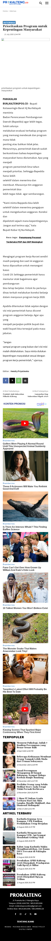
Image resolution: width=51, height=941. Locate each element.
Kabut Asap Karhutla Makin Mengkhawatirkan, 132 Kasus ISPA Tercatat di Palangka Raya (33, 850)
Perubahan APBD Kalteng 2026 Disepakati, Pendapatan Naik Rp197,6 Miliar (33, 863)
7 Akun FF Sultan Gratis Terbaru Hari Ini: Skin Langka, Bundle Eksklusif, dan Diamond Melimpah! (33, 802)
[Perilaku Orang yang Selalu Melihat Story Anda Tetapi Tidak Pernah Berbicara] (9, 789)
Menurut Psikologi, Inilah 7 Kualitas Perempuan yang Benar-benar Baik (32, 745)
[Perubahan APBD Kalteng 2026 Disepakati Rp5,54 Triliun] (9, 880)
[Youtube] (35, 914)
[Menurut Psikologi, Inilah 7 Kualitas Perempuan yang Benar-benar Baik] (9, 748)
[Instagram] (20, 914)
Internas (13, 11)
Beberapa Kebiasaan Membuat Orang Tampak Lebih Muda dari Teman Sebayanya (34, 759)
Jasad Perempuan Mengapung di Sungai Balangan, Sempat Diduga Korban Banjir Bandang (31, 774)
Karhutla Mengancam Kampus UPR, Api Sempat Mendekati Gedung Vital (31, 835)
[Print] (25, 380)
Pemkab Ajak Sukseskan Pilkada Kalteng (13, 395)
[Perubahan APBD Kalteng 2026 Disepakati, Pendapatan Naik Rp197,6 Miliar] (9, 866)
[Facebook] (5, 380)
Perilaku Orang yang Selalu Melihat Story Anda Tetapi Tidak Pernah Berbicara (32, 787)
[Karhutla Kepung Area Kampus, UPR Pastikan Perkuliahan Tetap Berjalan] (9, 824)
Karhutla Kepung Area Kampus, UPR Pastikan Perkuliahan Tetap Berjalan (32, 821)
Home (5, 11)
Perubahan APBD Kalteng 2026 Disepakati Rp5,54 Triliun (31, 877)
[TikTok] (25, 914)
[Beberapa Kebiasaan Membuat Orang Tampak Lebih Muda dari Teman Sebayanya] (9, 762)
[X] (12, 380)
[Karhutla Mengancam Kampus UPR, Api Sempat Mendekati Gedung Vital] (9, 838)
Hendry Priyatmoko (20, 371)
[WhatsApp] (19, 380)
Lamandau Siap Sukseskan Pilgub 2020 (38, 395)
